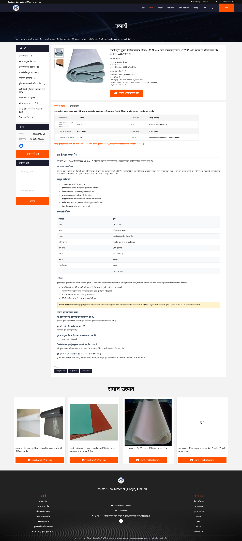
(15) (27, 98)
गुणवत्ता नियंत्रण (199, 511)
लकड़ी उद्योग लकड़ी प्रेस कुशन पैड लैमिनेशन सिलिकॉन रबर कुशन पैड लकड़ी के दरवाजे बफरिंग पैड (39, 449)
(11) (27, 78)
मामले (198, 521)
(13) (32, 90)
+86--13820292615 (226, 2)
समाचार (198, 516)
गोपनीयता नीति (198, 532)
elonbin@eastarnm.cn (202, 2)
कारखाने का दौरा (199, 506)
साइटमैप (198, 526)
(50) (25, 56)
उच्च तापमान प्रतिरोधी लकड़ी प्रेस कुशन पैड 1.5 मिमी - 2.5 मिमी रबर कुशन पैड (147, 449)
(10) (28, 103)
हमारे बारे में (171, 8)
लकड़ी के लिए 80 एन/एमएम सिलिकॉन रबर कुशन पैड (94, 448)
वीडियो (160, 8)
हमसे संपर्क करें (184, 8)
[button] (18, 428)
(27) (31, 110)
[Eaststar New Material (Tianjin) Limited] (16, 8)
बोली (226, 8)
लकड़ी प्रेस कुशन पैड (35, 39)
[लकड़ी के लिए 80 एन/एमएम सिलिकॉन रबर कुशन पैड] (94, 422)
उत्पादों (23, 39)
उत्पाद (151, 8)
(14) (26, 117)
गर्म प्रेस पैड (73, 371)
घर (17, 39)
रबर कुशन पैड (60, 371)
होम (143, 8)
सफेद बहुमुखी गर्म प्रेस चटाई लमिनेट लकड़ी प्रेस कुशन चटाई (202, 448)
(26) (27, 61)
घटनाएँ (196, 8)
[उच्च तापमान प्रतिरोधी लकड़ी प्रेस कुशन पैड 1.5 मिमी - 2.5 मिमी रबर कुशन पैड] (148, 422)
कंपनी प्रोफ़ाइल (199, 501)
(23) (29, 67)
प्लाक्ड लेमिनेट (86, 371)
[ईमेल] (21, 145)
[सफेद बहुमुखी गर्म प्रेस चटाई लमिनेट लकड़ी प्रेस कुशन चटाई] (202, 422)
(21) (29, 72)
